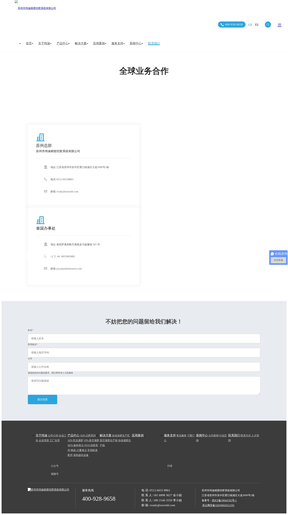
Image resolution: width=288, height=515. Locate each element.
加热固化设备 (81, 455)
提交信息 (42, 399)
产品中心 (62, 43)
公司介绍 (53, 435)
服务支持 (117, 43)
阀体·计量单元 (79, 450)
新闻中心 (135, 43)
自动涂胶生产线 (121, 435)
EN (256, 24)
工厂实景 (55, 440)
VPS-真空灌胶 (91, 440)
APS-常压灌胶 (75, 440)
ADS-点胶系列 (88, 435)
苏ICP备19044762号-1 (224, 500)
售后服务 (181, 435)
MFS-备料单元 (76, 445)
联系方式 (246, 435)
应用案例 (99, 43)
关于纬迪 (44, 43)
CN (250, 24)
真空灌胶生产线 (109, 440)
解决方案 (81, 43)
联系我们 (154, 43)
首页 (29, 43)
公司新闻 (213, 435)
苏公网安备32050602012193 (218, 505)
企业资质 (44, 440)
